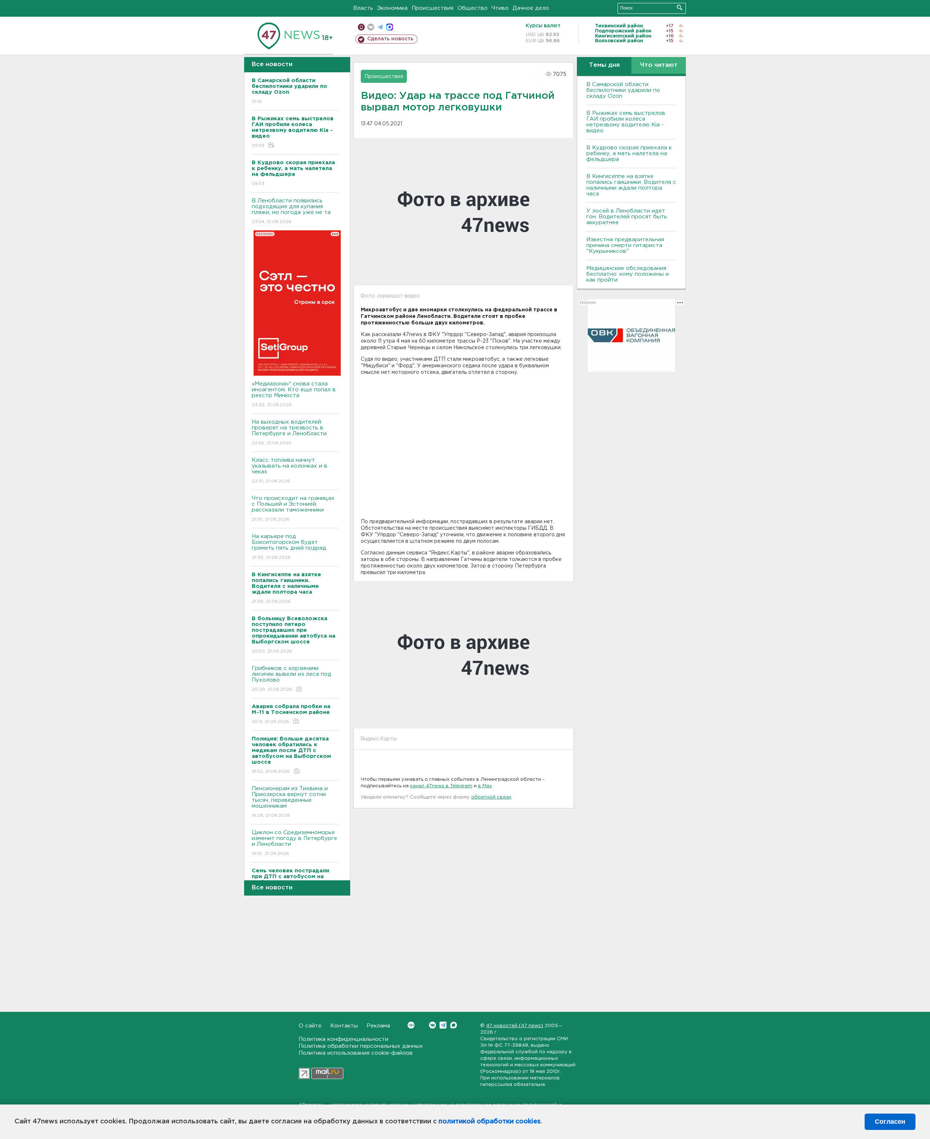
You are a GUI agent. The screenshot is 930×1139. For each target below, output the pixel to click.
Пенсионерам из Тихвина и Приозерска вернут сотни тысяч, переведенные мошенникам (290, 801)
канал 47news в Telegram (441, 786)
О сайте (310, 1025)
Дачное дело (531, 8)
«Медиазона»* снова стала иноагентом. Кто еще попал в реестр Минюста (294, 394)
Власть (363, 8)
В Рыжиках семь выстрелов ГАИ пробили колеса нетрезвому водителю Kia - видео (625, 122)
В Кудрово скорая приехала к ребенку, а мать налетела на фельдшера (629, 153)
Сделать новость (390, 39)
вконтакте (370, 27)
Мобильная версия (361, 27)
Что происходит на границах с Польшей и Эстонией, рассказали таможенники (293, 508)
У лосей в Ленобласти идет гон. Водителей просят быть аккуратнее (626, 217)
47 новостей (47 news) (514, 1026)
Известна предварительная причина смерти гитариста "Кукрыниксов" (625, 245)
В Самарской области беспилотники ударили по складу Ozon (623, 90)
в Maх (485, 786)
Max (453, 1025)
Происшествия (432, 8)
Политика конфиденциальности (343, 1039)
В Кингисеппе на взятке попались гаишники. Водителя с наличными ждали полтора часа (631, 185)
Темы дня (604, 65)
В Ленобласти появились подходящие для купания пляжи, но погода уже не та (291, 211)
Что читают (659, 65)
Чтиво (500, 8)
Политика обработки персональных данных (361, 1046)
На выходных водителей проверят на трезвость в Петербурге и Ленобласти (289, 432)
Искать (679, 7)
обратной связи (491, 797)
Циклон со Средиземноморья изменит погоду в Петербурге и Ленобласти (294, 843)
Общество (472, 8)
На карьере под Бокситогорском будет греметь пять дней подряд (289, 547)
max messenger (389, 27)
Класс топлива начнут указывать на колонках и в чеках (289, 470)
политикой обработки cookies (489, 1121)
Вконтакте (432, 1025)
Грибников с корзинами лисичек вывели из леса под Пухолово (291, 678)
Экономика (392, 8)
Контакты (344, 1025)
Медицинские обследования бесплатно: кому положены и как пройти (627, 274)
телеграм (380, 27)
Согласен (890, 1121)
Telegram (443, 1025)
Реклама (378, 1025)
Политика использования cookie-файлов (356, 1053)
